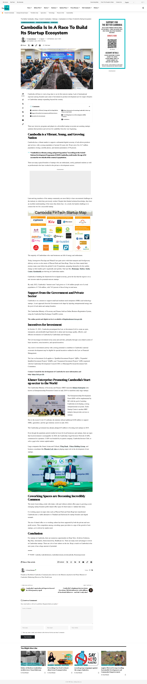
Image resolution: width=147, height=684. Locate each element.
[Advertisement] (60, 183)
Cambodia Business (46, 554)
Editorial (58, 665)
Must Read (65, 665)
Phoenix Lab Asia (50, 449)
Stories (23, 665)
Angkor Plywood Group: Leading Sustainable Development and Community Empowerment (112, 670)
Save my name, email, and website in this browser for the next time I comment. (44, 632)
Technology (51, 12)
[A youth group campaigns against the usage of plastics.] (86, 658)
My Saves (5, 2)
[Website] (90, 570)
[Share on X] (29, 45)
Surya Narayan (32, 38)
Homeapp (75, 269)
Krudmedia (37, 271)
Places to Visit (60, 12)
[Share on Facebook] (23, 100)
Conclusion (66, 119)
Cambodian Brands (28, 22)
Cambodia (37, 554)
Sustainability (69, 12)
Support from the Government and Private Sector (44, 113)
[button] (138, 2)
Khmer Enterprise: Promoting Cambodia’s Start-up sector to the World (76, 111)
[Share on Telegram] (23, 116)
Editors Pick (79, 665)
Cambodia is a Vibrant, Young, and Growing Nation (45, 110)
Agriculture (43, 12)
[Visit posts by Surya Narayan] (23, 570)
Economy (111, 665)
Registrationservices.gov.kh (72, 319)
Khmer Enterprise (78, 387)
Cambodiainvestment (57, 554)
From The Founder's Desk (107, 2)
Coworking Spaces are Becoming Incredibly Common (74, 115)
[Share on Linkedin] (23, 112)
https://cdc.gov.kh (38, 374)
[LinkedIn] (92, 570)
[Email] (32, 45)
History (23, 663)
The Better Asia (34, 12)
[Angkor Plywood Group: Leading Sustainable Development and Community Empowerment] (113, 658)
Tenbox (82, 269)
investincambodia (68, 554)
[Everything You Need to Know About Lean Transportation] (60, 658)
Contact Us (119, 2)
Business (51, 665)
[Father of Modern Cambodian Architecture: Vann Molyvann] (33, 658)
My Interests (20, 2)
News (85, 665)
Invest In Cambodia (9, 12)
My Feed (12, 2)
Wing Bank (64, 446)
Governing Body (94, 2)
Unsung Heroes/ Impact (22, 12)
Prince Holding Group (77, 446)
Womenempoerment (79, 554)
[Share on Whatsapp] (23, 108)
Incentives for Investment (38, 116)
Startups (54, 22)
